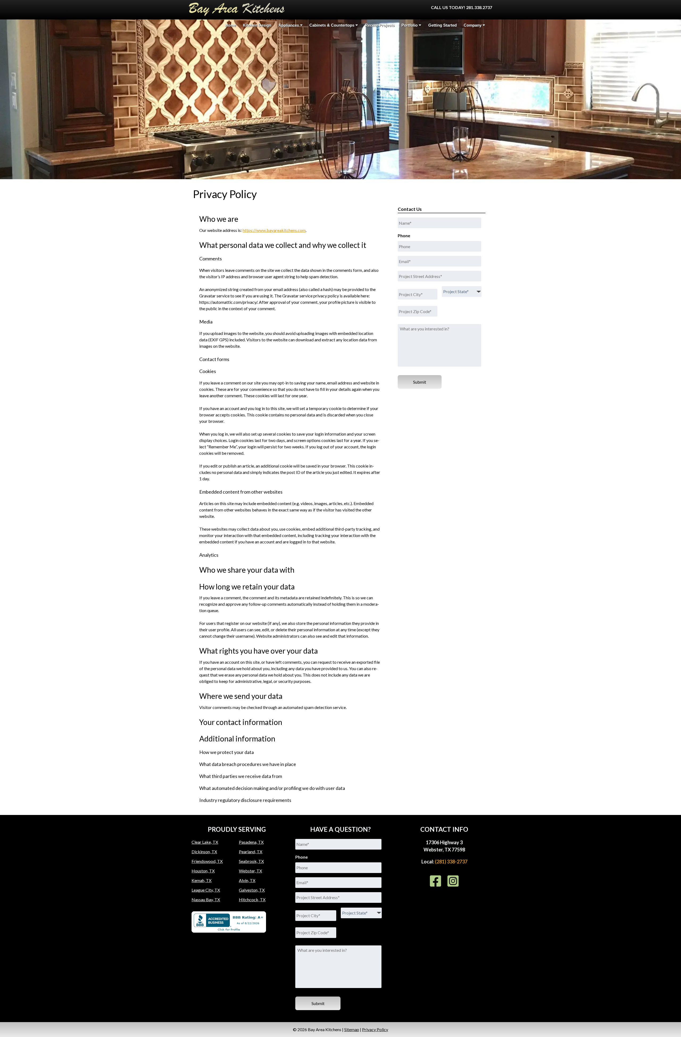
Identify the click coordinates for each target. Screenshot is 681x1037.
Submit (419, 381)
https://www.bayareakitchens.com (274, 230)
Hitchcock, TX (252, 899)
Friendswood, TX (207, 861)
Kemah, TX (201, 880)
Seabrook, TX (251, 861)
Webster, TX (250, 870)
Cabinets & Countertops (331, 25)
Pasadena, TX (251, 842)
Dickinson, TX (204, 851)
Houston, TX (203, 870)
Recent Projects (380, 25)
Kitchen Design (257, 25)
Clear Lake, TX (205, 842)
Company (472, 25)
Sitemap (351, 1029)
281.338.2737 (479, 7)
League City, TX (206, 889)
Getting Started (442, 25)
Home (230, 25)
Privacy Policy (375, 1029)
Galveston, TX (252, 889)
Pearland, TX (250, 851)
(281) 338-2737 (451, 861)
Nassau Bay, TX (206, 899)
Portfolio (409, 25)
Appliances (288, 25)
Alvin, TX (247, 880)
